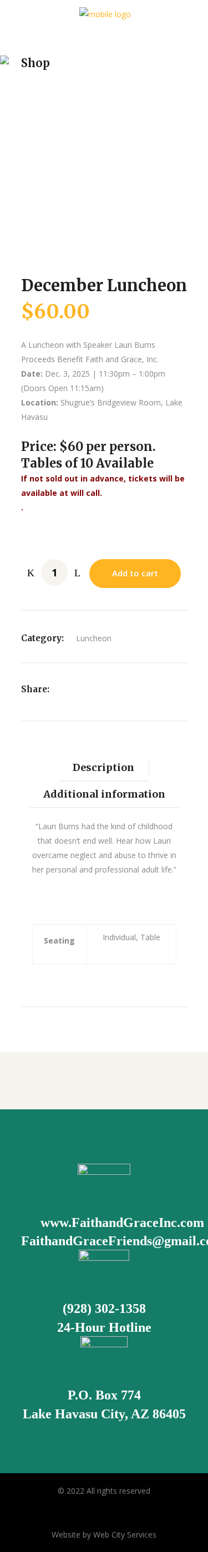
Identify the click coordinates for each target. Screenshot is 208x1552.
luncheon (93, 638)
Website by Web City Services (104, 1534)
